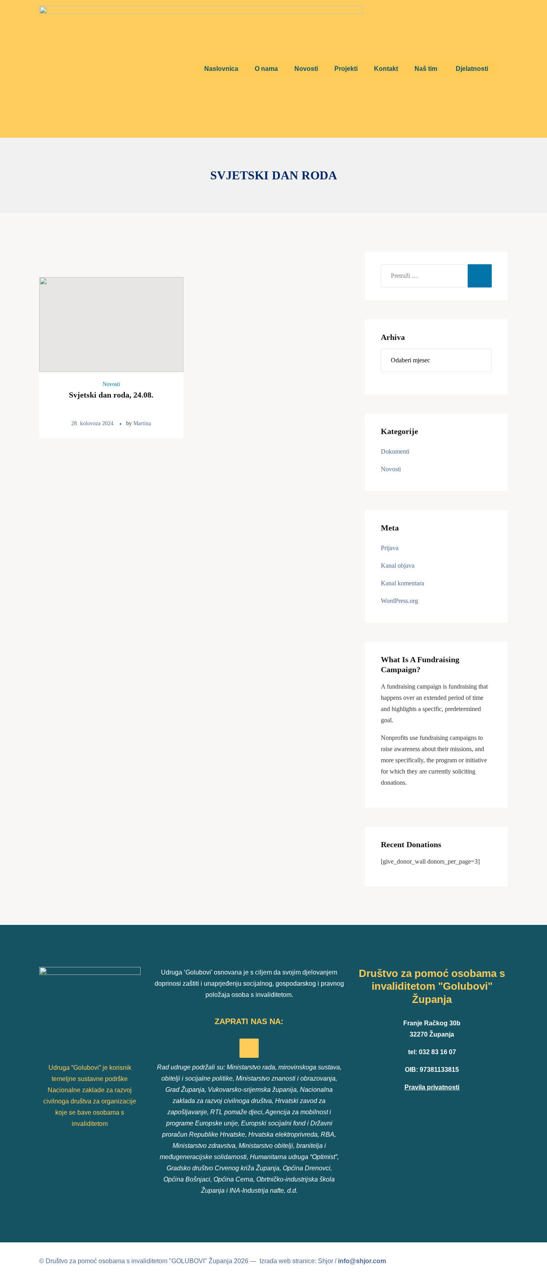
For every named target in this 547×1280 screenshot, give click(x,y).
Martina (142, 423)
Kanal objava (397, 565)
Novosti (111, 384)
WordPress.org (399, 600)
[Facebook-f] (249, 1048)
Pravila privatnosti (431, 1087)
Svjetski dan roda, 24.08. (111, 394)
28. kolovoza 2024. (93, 423)
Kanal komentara (402, 583)
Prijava (389, 548)
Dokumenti (395, 451)
